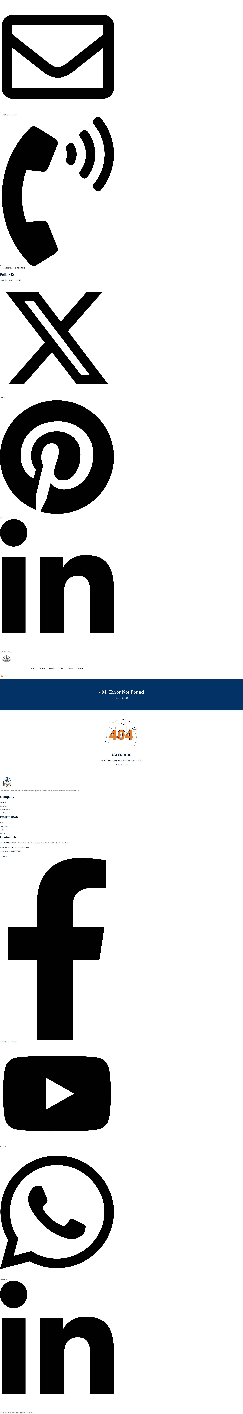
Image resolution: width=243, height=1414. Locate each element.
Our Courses (3, 813)
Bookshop (52, 668)
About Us (3, 802)
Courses (42, 668)
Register (70, 668)
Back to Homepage (122, 765)
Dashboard (3, 823)
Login (2, 652)
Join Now (8, 652)
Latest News (3, 806)
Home (33, 668)
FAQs (61, 668)
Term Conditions (5, 809)
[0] (0, 677)
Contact (80, 668)
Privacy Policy (4, 826)
